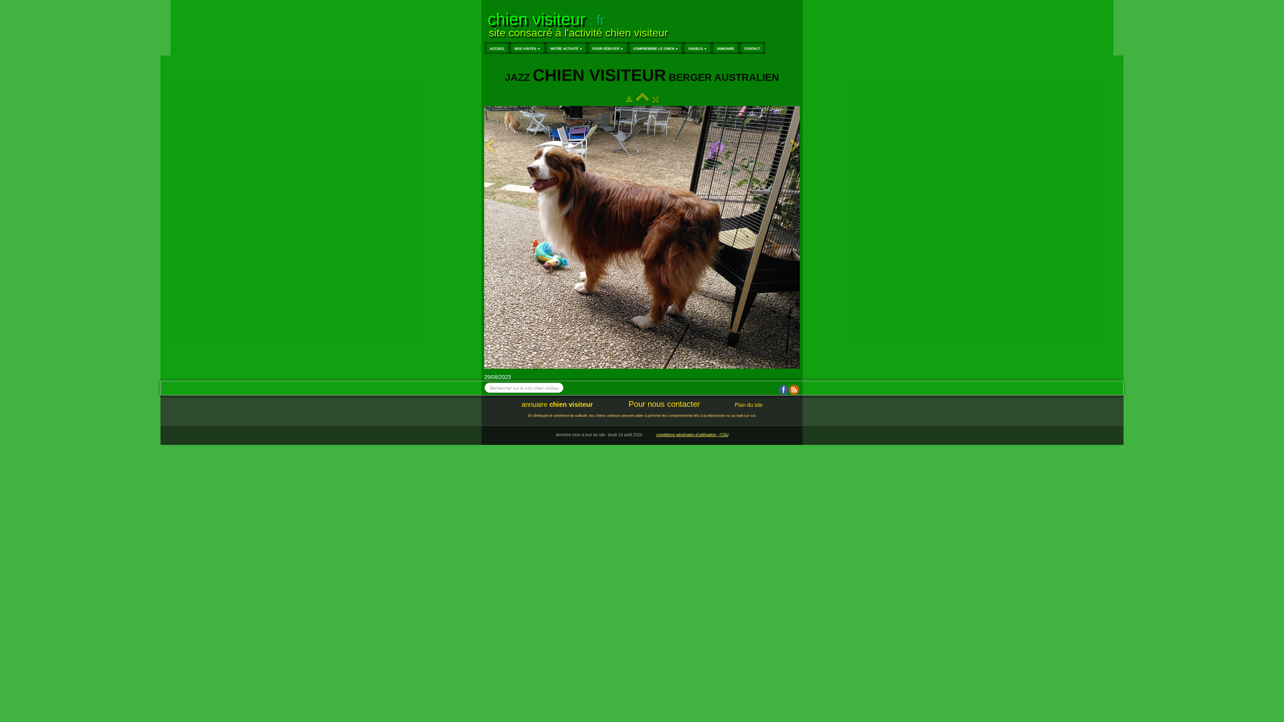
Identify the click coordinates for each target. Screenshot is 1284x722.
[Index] (642, 99)
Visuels (697, 48)
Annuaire (725, 48)
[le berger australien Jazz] (642, 237)
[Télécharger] (629, 99)
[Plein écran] (655, 99)
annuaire (557, 404)
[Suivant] (794, 145)
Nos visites (527, 48)
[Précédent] (489, 145)
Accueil (497, 48)
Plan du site (749, 405)
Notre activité (566, 48)
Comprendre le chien (655, 48)
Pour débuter (608, 48)
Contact (752, 48)
